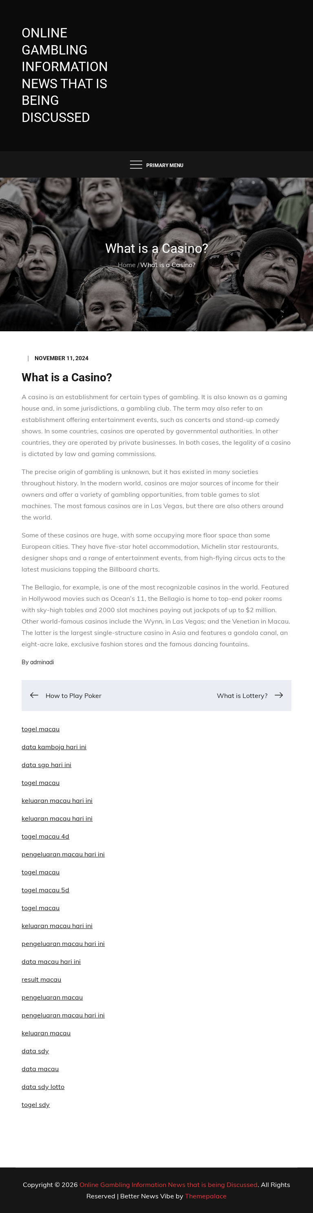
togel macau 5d (45, 890)
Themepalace (206, 1196)
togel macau (41, 908)
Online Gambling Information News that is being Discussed (168, 1184)
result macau (41, 979)
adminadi (42, 662)
